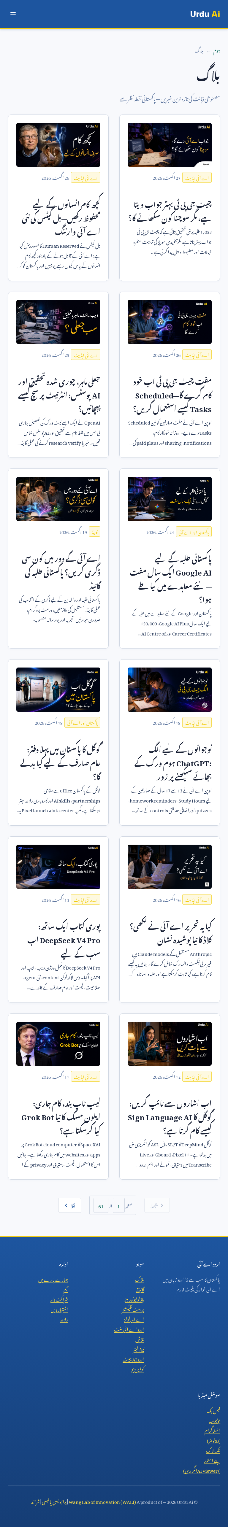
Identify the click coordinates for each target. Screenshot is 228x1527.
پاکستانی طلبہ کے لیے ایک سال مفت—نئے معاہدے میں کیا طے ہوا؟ (171, 577)
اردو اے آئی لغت (129, 1328)
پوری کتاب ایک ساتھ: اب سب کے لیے (63, 938)
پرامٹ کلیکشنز (133, 1308)
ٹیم (66, 1288)
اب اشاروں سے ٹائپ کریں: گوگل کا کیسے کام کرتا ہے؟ (170, 1115)
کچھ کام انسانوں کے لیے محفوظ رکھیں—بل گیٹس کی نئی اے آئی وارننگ (61, 216)
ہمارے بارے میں (53, 1278)
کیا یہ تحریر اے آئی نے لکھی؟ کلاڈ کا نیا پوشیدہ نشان (171, 931)
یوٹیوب (214, 1419)
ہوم (216, 49)
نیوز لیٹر (138, 1348)
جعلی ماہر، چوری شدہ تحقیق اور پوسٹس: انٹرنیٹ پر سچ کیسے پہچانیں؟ (59, 393)
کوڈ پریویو (137, 1368)
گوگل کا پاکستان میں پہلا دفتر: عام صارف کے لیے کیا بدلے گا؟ (60, 761)
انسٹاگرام (212, 1429)
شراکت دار (59, 1298)
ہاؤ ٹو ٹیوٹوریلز (134, 1298)
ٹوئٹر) (213, 1439)
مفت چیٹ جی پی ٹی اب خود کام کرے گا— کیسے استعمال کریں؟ (172, 393)
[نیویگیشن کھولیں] (13, 14)
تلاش (139, 1338)
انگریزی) (201, 1469)
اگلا (72, 1205)
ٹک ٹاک (213, 1449)
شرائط (35, 1501)
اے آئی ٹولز (134, 1318)
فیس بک (213, 1409)
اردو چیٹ (133, 1358)
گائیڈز (140, 1288)
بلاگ (139, 1278)
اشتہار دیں (59, 1308)
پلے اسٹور (212, 1459)
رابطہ (64, 1318)
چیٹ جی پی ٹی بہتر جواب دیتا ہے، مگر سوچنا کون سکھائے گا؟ (170, 209)
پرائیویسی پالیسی (54, 1501)
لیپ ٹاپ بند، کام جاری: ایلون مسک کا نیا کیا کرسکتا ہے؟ (60, 1115)
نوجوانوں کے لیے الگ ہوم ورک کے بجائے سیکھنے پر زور (173, 761)
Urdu (205, 14)
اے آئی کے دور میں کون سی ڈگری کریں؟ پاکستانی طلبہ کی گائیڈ (61, 570)
